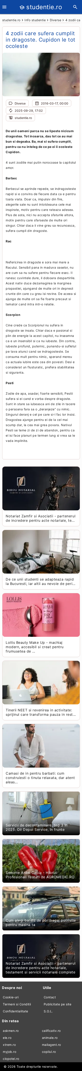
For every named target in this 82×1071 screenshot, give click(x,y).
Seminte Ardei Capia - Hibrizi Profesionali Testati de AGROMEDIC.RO (40, 874)
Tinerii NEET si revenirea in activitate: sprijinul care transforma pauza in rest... (41, 712)
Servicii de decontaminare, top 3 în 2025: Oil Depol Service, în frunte (37, 827)
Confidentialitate (15, 1011)
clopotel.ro (11, 1058)
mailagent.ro (51, 1044)
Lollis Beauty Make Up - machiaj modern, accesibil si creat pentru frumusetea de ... (35, 646)
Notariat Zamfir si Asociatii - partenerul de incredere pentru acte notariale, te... (40, 518)
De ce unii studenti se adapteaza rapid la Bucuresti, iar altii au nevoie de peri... (40, 581)
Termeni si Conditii (17, 1004)
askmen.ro (11, 1030)
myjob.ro (9, 1052)
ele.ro (7, 1038)
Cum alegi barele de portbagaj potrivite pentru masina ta (41, 922)
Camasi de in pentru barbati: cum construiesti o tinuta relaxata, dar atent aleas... (40, 777)
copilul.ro (49, 1052)
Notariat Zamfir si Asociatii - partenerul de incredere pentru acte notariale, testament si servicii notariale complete (40, 967)
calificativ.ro (51, 1030)
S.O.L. (48, 1011)
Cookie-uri (11, 997)
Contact (50, 997)
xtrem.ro (9, 1044)
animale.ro (50, 1038)
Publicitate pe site (58, 1004)
